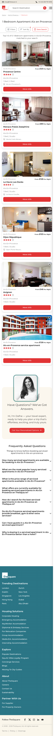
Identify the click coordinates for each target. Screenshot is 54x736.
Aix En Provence (13, 15)
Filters (12, 29)
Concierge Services (10, 662)
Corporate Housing (10, 616)
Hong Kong (7, 600)
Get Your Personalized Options (25, 430)
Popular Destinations (11, 654)
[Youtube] (42, 719)
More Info (27, 89)
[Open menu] (50, 8)
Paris (4, 603)
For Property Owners (11, 707)
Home (4, 15)
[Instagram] (34, 719)
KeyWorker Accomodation (14, 624)
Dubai (21, 600)
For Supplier (7, 703)
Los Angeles (24, 596)
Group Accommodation (12, 635)
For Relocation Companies (14, 631)
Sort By (26, 29)
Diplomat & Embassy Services (15, 627)
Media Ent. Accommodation (14, 639)
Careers (5, 685)
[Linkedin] (38, 719)
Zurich (21, 588)
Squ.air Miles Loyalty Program (15, 658)
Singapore (6, 596)
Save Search (42, 29)
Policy (12, 731)
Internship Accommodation (14, 643)
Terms (4, 731)
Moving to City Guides (12, 669)
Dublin (5, 592)
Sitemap (21, 731)
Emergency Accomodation (14, 620)
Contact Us (7, 688)
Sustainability (8, 692)
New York (23, 592)
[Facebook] (25, 719)
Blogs (4, 666)
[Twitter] (29, 719)
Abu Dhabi (23, 603)
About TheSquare (10, 681)
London (5, 588)
